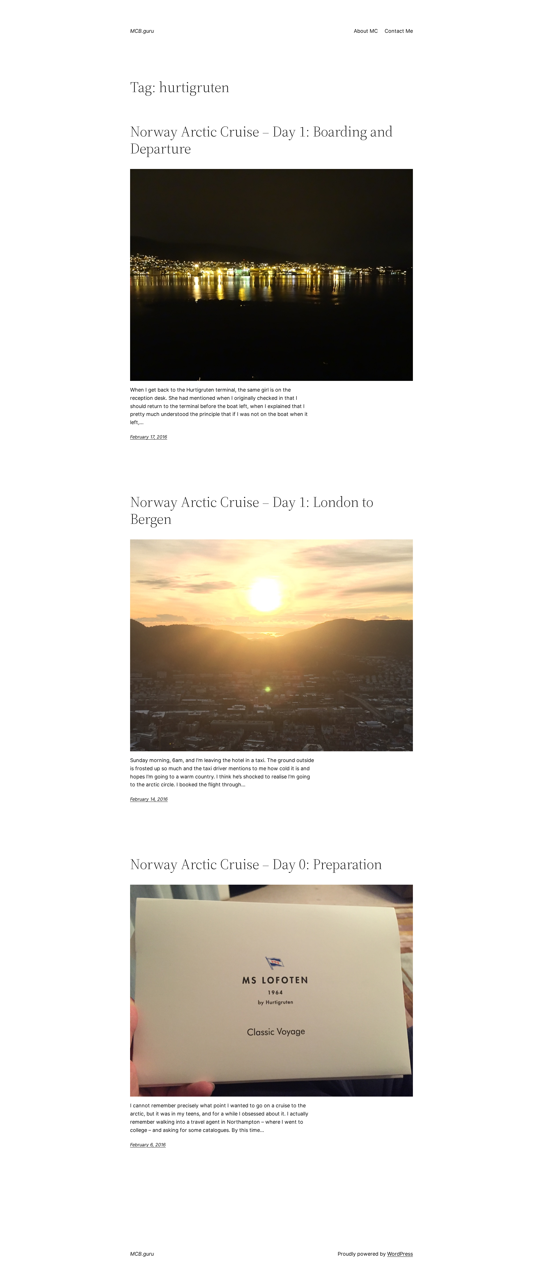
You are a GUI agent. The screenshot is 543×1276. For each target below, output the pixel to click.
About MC (366, 31)
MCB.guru (142, 31)
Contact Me (399, 31)
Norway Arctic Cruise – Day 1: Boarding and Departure (261, 140)
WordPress (400, 1254)
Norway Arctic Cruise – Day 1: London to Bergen (251, 510)
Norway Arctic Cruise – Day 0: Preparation (256, 864)
